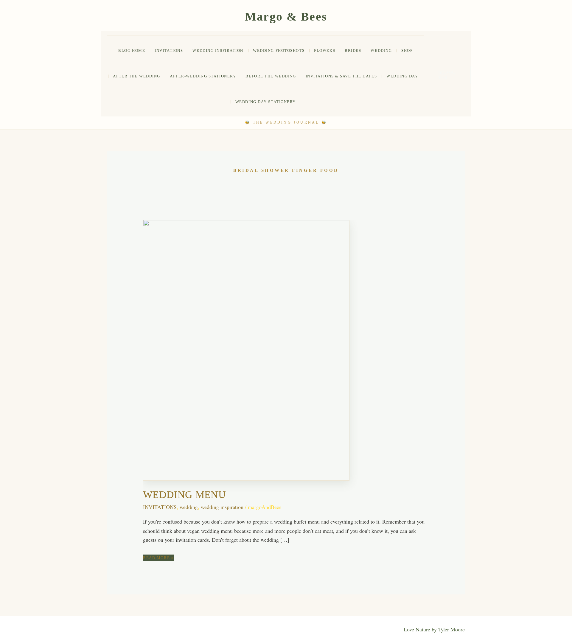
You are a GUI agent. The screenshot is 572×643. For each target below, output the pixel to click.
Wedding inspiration (217, 50)
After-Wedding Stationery (203, 76)
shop (407, 50)
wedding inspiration (222, 506)
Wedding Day (402, 76)
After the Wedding (136, 76)
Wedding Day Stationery (265, 101)
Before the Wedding (270, 76)
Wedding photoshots (278, 50)
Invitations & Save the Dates (341, 76)
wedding (381, 50)
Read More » (158, 558)
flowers (324, 50)
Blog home (131, 50)
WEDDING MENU (184, 494)
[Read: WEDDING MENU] (246, 349)
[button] (450, 75)
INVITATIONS (169, 50)
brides (353, 50)
